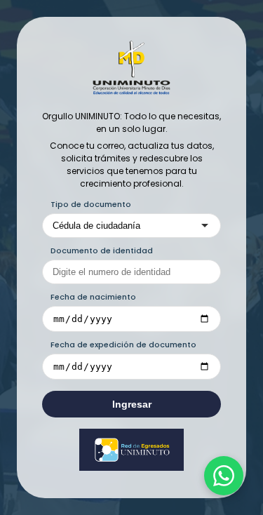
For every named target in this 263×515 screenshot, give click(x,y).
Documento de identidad (101, 250)
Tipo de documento (90, 204)
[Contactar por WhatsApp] (223, 475)
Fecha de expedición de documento (123, 344)
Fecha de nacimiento (93, 296)
